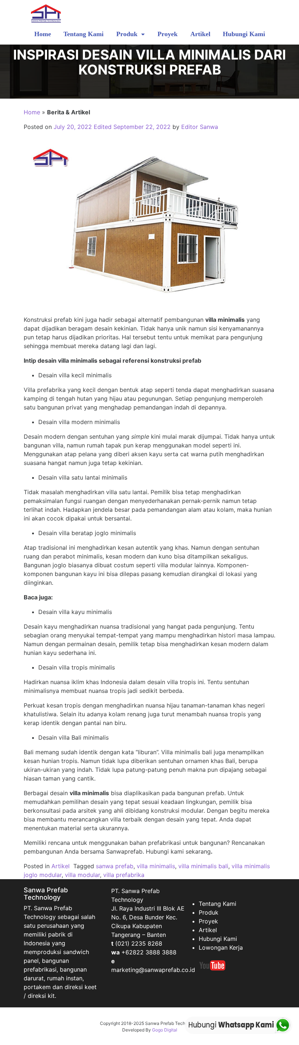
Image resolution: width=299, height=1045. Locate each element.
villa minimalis (156, 866)
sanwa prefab (114, 866)
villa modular (82, 874)
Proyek (168, 34)
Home (42, 34)
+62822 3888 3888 (148, 952)
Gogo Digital (164, 1030)
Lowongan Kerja (221, 947)
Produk (127, 34)
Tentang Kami (83, 34)
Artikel (200, 34)
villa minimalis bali (203, 866)
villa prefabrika (123, 874)
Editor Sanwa (199, 126)
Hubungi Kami (244, 34)
